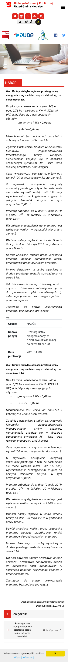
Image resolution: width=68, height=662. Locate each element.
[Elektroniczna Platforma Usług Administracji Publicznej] (23, 35)
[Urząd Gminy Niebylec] (9, 5)
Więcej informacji (24, 657)
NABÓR (10, 83)
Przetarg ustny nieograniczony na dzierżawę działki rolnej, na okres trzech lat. (22, 630)
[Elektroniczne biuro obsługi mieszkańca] (43, 35)
